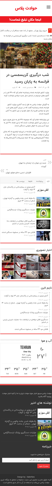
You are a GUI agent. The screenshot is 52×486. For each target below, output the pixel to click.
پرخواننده (39, 181)
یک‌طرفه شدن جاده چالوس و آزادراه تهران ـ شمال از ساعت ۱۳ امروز (18, 199)
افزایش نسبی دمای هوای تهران (18, 171)
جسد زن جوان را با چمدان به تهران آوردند (32, 163)
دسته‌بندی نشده (39, 35)
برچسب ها (20, 181)
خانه (48, 35)
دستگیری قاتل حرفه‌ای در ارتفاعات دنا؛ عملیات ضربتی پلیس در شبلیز (21, 222)
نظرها (30, 181)
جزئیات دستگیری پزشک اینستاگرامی (21, 209)
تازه (48, 181)
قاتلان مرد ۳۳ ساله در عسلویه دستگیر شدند (18, 232)
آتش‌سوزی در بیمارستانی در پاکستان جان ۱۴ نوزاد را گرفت (19, 188)
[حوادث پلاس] (26, 8)
